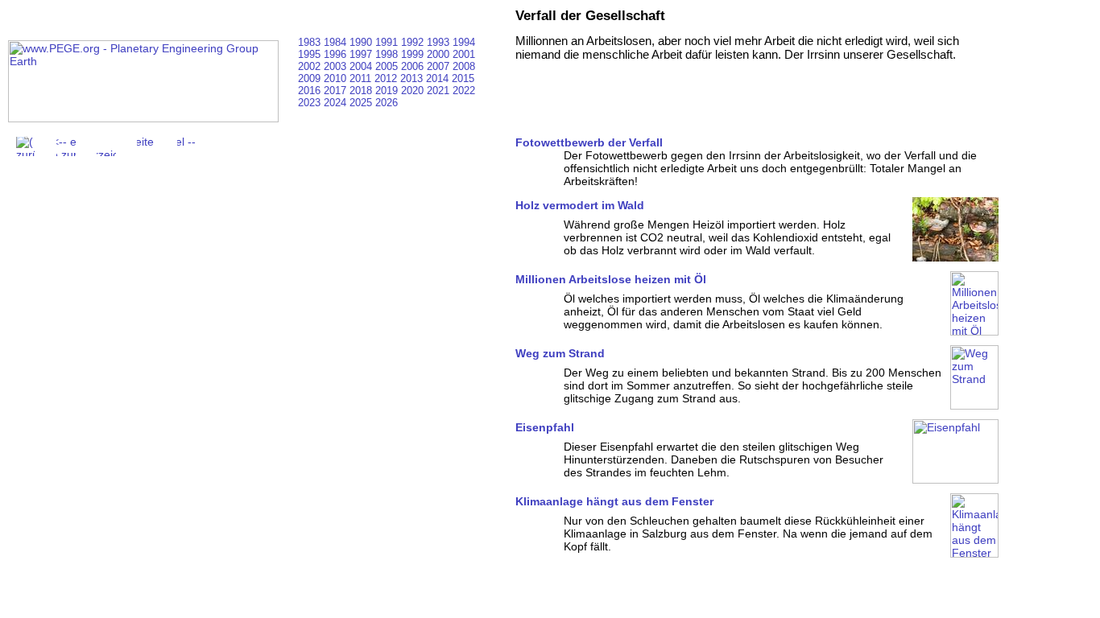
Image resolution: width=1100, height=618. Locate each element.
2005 (388, 66)
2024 (336, 103)
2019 (388, 90)
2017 (336, 90)
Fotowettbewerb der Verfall (589, 142)
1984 (336, 42)
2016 (311, 90)
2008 (464, 66)
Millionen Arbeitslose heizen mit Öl (610, 279)
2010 (336, 78)
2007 (440, 66)
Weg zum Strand (560, 353)
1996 (336, 54)
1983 (311, 42)
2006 (414, 66)
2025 (362, 103)
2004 (362, 66)
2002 (311, 66)
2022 (464, 90)
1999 (414, 54)
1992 (414, 42)
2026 (386, 103)
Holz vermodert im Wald (579, 205)
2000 (440, 54)
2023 (311, 103)
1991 (388, 42)
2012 (387, 78)
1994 (464, 42)
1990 (362, 42)
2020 (414, 90)
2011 (361, 78)
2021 (440, 90)
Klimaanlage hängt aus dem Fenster (614, 501)
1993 (440, 42)
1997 (362, 54)
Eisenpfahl (544, 427)
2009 (311, 78)
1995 (311, 54)
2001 (464, 54)
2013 (413, 78)
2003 (336, 66)
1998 (388, 54)
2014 (439, 78)
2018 (362, 90)
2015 (463, 78)
